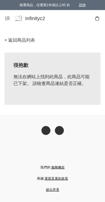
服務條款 (58, 167)
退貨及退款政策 (56, 178)
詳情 (82, 5)
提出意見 (52, 190)
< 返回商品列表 (19, 40)
